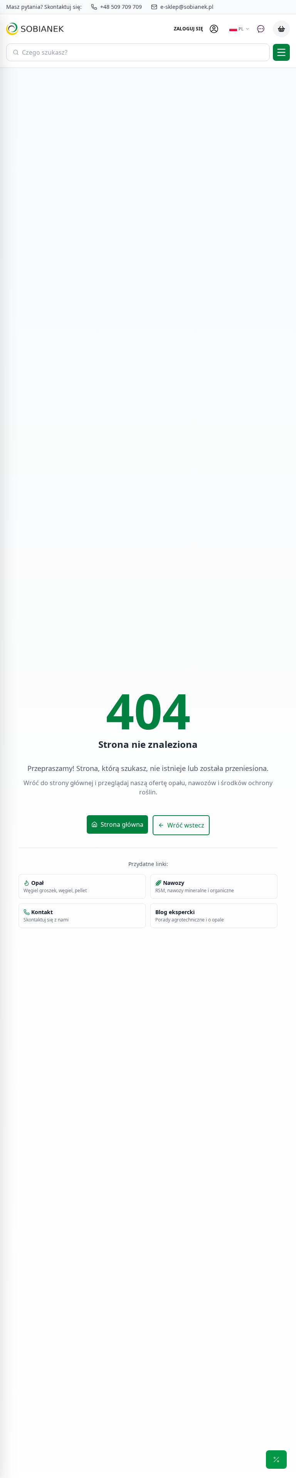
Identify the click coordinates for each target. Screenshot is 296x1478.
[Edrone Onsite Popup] (148, 739)
